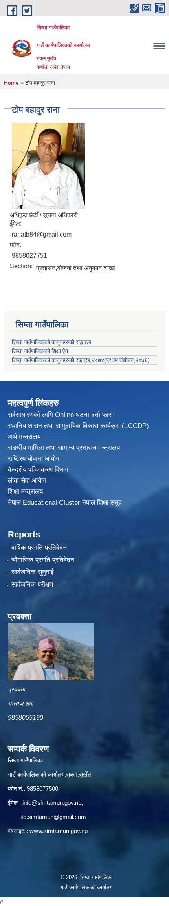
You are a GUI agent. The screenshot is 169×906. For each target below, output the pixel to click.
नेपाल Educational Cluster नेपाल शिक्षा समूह (64, 502)
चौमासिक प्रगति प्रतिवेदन (42, 560)
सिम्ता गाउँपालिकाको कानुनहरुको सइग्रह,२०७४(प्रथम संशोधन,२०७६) (81, 360)
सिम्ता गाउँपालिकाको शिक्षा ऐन (40, 351)
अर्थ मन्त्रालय (24, 436)
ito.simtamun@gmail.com (53, 816)
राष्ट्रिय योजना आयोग (33, 458)
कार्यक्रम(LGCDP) (124, 425)
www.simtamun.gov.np (58, 831)
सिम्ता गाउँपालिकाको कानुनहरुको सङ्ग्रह (51, 342)
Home (11, 83)
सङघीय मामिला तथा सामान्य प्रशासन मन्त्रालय (64, 447)
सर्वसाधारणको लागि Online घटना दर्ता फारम (61, 414)
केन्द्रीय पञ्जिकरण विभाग (38, 469)
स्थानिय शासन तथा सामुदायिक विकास (54, 425)
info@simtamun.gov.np (51, 802)
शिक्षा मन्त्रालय (25, 491)
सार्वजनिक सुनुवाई (32, 572)
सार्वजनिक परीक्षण (32, 584)
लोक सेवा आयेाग (27, 480)
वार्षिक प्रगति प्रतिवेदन (39, 547)
